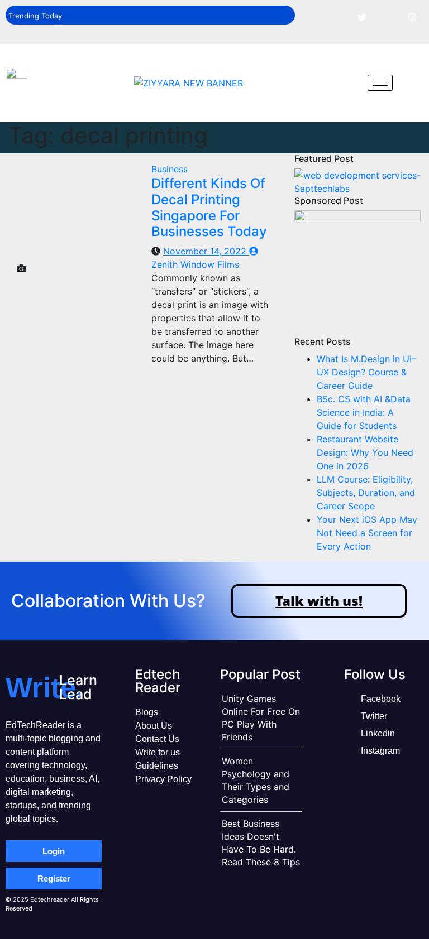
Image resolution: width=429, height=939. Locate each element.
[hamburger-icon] (380, 83)
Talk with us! (319, 600)
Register (53, 878)
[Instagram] (412, 16)
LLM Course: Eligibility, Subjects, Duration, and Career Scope (366, 493)
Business (169, 169)
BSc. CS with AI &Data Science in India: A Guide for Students (364, 412)
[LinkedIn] (387, 16)
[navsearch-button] (351, 82)
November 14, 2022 (206, 251)
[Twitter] (362, 16)
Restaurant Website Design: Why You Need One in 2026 (365, 452)
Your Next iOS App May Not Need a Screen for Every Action (367, 533)
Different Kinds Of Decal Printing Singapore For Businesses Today (209, 207)
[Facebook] (336, 16)
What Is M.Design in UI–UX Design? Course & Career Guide (366, 372)
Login (53, 851)
